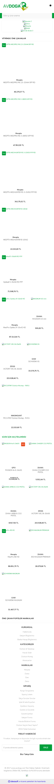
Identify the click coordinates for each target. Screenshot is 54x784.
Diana (27, 674)
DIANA (39, 316)
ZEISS (12, 366)
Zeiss (27, 681)
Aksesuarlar (27, 660)
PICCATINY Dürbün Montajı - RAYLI (16, 418)
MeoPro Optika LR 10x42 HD (14, 327)
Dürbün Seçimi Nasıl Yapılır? (27, 725)
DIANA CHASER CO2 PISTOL (40, 471)
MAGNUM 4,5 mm (39, 319)
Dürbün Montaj (27, 657)
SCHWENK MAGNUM (13, 600)
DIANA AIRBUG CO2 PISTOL (13, 514)
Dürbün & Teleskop (27, 649)
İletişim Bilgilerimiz (27, 636)
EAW (34, 359)
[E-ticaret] (26, 781)
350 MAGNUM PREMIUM (40, 557)
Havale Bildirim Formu (27, 721)
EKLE (46, 747)
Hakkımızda (27, 632)
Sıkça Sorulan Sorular (27, 698)
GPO (13, 468)
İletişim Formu (27, 717)
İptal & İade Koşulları (27, 702)
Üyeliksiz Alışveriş (27, 706)
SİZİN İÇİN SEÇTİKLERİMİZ (14, 437)
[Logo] (16, 6)
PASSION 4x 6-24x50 (13, 470)
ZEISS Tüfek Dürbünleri (27, 729)
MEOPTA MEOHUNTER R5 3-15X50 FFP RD (20, 192)
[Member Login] (44, 6)
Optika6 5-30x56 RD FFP (13, 282)
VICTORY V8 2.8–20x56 (12, 369)
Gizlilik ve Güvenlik (27, 710)
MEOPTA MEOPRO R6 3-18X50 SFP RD (18, 136)
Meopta (19, 80)
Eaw (27, 677)
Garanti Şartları (27, 714)
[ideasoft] (13, 781)
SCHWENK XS (33, 361)
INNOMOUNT (16, 416)
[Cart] (49, 6)
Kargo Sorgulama (27, 691)
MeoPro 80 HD (13, 557)
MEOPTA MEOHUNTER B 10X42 (15, 240)
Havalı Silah (27, 653)
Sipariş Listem (27, 694)
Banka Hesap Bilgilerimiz (27, 639)
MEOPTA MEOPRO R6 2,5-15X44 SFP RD (19, 82)
